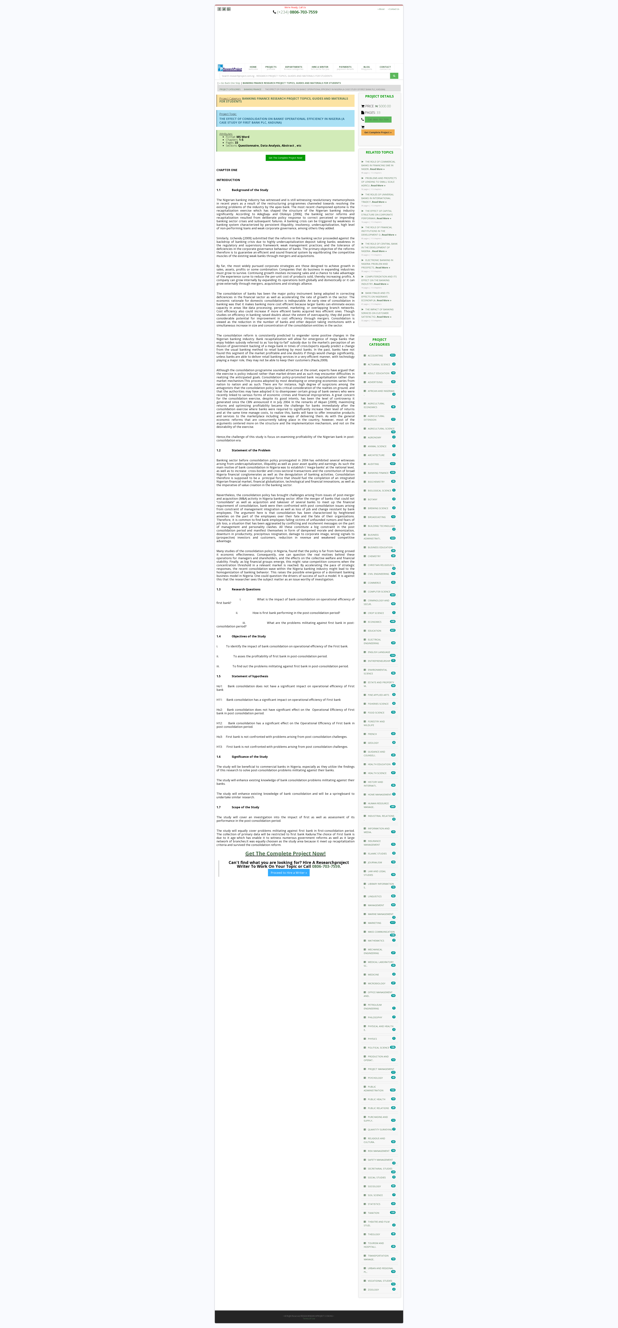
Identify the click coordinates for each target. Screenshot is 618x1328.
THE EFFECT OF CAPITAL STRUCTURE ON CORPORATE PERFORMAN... (377, 214)
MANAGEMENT (375, 905)
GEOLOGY (373, 742)
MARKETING (374, 922)
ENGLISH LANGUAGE (378, 652)
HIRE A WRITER (320, 67)
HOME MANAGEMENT (379, 794)
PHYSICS (372, 1038)
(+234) (297, 12)
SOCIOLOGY (374, 1186)
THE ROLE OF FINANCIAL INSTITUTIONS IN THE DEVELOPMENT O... (378, 231)
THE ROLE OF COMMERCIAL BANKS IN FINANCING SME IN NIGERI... (378, 165)
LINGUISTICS (374, 896)
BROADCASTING (376, 517)
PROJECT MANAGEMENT (380, 1069)
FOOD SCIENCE (375, 712)
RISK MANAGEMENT (378, 1150)
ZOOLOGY (373, 1289)
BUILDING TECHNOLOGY (381, 525)
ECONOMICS (374, 621)
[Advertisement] (311, 39)
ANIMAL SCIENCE (376, 446)
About (381, 9)
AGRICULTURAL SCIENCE (380, 428)
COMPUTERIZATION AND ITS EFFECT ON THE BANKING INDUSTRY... (379, 280)
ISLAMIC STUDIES (377, 853)
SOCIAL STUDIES (376, 1177)
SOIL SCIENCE (375, 1195)
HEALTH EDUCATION (378, 764)
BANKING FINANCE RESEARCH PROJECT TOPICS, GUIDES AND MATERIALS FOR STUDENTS (292, 82)
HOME (253, 67)
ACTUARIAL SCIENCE (378, 364)
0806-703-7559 (326, 866)
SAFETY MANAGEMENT (380, 1159)
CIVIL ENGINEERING (378, 573)
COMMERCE (374, 582)
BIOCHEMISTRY (375, 481)
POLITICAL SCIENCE (378, 1047)
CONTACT (385, 67)
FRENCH (372, 734)
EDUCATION (374, 630)
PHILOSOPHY (374, 1017)
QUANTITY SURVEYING (379, 1129)
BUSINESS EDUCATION (380, 547)
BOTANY (372, 499)
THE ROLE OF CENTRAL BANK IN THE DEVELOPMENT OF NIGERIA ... (379, 247)
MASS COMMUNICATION (381, 931)
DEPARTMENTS (293, 67)
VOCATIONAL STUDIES (379, 1280)
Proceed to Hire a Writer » (289, 873)
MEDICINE (373, 974)
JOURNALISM (374, 862)
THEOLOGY (373, 1234)
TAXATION (373, 1212)
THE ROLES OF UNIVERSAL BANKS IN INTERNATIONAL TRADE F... (377, 198)
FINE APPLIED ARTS (378, 694)
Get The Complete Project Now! (285, 157)
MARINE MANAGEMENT (380, 914)
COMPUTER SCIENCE (378, 591)
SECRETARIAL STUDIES (379, 1168)
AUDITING (373, 464)
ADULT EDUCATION (378, 373)
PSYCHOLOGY (375, 1077)
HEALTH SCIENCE (376, 773)
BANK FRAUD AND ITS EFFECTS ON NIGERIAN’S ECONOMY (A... (376, 296)
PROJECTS (270, 67)
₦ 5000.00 (383, 106)
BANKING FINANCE (252, 89)
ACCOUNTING (375, 355)
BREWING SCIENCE (377, 508)
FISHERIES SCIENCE (378, 703)
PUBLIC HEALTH (376, 1099)
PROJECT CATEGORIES (230, 89)
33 (378, 112)
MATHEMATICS (375, 940)
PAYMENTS (345, 67)
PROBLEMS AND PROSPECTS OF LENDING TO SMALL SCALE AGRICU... (379, 182)
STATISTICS (373, 1204)
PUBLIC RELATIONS (378, 1108)
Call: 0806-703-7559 (378, 119)
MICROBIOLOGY (376, 983)
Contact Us (394, 9)
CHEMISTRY (373, 556)
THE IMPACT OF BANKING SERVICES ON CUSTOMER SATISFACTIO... (377, 313)
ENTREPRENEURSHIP (378, 660)
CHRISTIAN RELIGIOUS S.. (381, 565)
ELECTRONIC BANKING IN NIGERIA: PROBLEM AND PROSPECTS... (377, 264)
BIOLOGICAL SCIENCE (379, 490)
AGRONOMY (374, 437)
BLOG (366, 67)
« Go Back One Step (229, 82)
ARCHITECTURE (375, 455)
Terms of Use (309, 1318)
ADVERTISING (375, 382)
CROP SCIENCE (375, 613)
